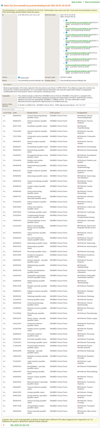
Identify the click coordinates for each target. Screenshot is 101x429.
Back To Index (77, 2)
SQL (24, 425)
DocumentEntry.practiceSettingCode (78, 22)
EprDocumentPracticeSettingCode (77, 53)
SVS (27, 425)
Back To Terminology (92, 2)
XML (12, 425)
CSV (20, 425)
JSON (16, 425)
